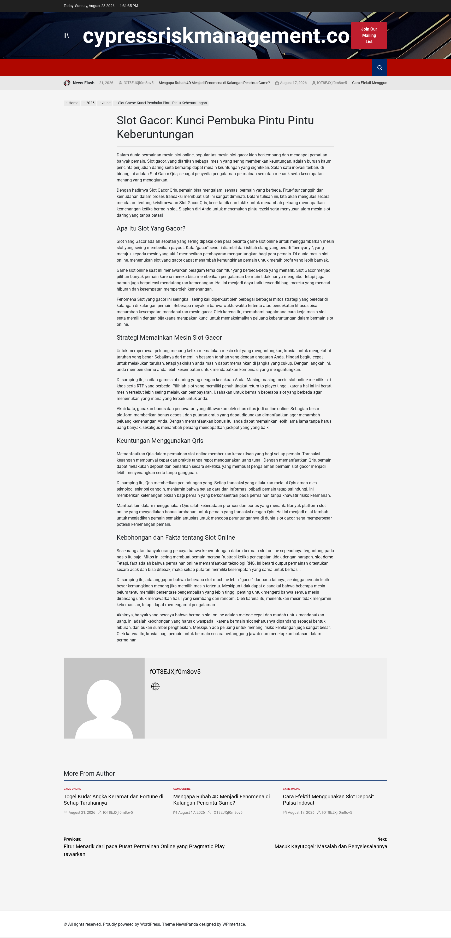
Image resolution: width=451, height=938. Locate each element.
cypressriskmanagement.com (225, 35)
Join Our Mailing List (369, 35)
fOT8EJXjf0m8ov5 (116, 83)
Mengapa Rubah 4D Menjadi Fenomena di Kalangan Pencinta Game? (191, 83)
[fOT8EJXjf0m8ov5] (104, 698)
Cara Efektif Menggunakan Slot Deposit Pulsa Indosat (372, 83)
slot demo (324, 556)
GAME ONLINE (72, 788)
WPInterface (233, 924)
